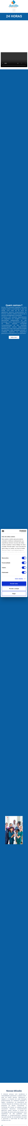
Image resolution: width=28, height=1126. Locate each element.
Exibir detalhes (19, 578)
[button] (14, 10)
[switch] (24, 563)
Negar (14, 593)
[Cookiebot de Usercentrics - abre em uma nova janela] (19, 531)
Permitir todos (14, 583)
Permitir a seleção (14, 588)
